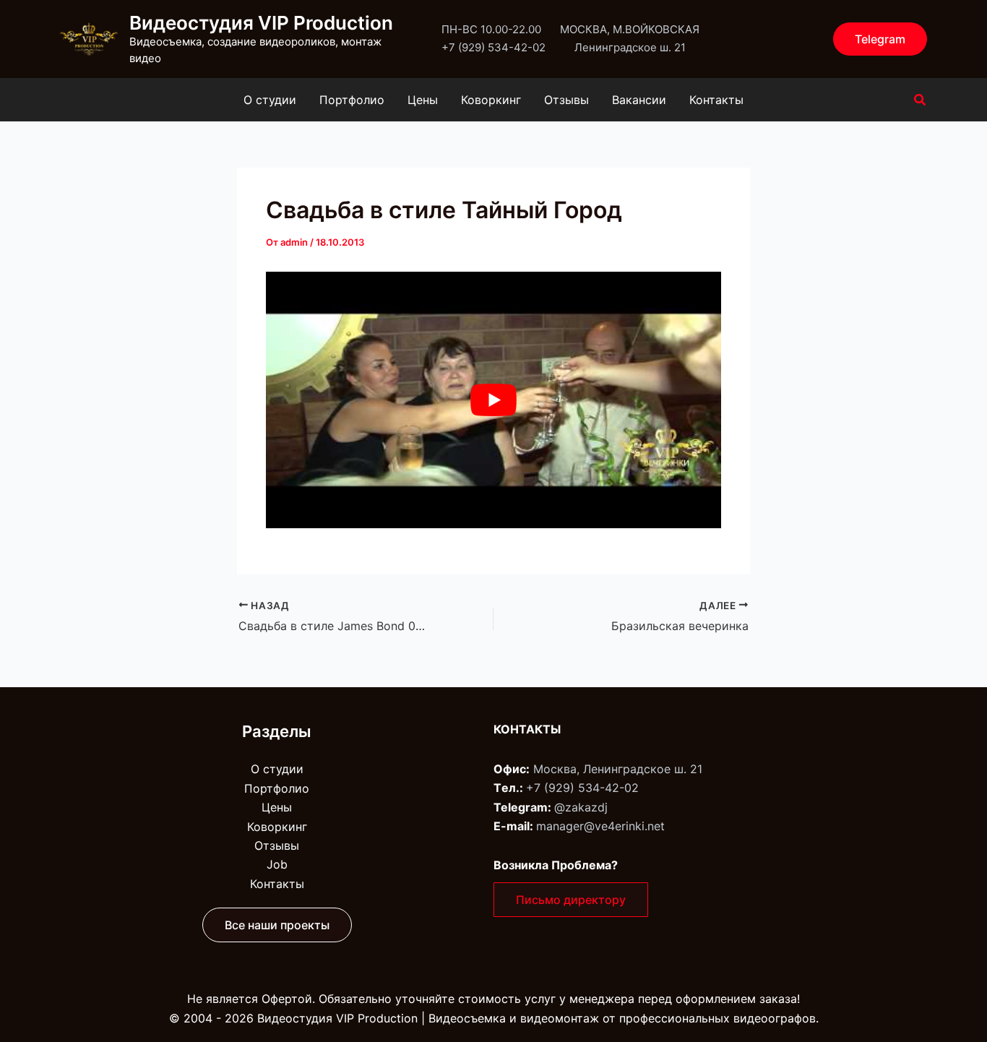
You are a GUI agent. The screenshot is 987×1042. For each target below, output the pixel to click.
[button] (880, 39)
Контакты (716, 99)
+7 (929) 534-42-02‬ (582, 787)
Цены (423, 99)
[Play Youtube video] (493, 400)
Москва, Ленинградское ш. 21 (617, 769)
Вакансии (639, 99)
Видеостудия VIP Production (261, 23)
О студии (269, 99)
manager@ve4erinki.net (600, 826)
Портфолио (351, 99)
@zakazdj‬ (581, 807)
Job (277, 864)
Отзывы (566, 99)
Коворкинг (491, 99)
